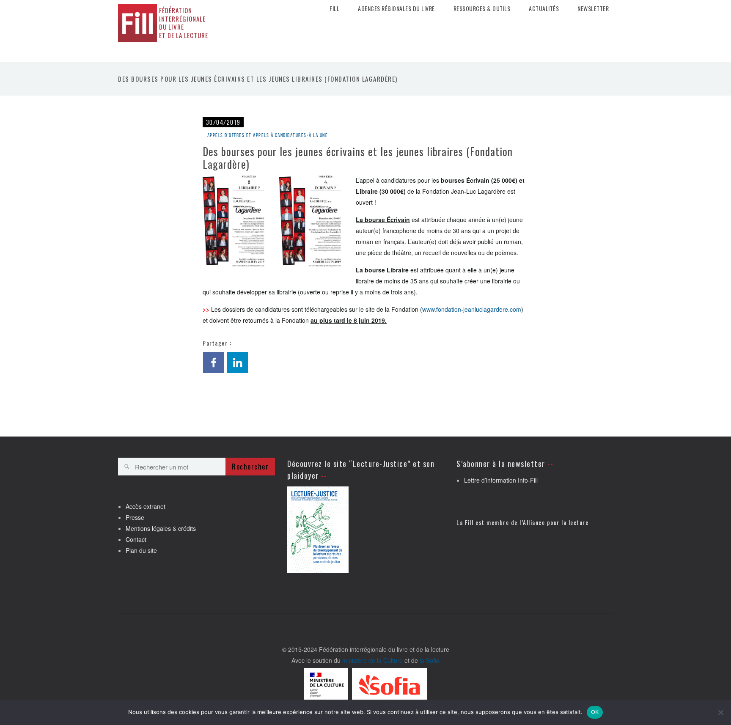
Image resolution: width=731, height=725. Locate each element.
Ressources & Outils (482, 8)
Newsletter (593, 8)
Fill (334, 8)
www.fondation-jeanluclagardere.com (471, 309)
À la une (318, 135)
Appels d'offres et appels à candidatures (257, 135)
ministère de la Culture (372, 660)
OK (595, 712)
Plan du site (141, 550)
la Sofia (430, 660)
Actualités (544, 8)
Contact (136, 539)
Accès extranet (145, 506)
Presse (135, 517)
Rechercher (250, 466)
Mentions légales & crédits (161, 528)
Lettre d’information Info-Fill (501, 480)
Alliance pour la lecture (555, 522)
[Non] (720, 712)
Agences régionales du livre (396, 8)
